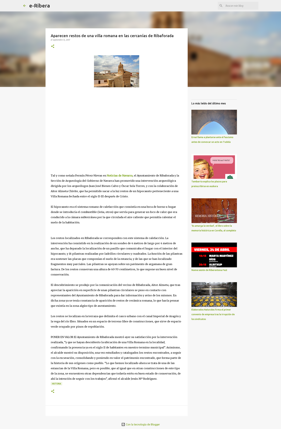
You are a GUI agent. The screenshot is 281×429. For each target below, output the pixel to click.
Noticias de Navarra (119, 175)
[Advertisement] (75, 130)
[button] (53, 46)
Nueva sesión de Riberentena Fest (209, 270)
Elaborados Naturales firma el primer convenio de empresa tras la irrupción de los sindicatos (213, 314)
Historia (56, 384)
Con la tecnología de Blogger (142, 424)
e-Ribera (39, 5)
